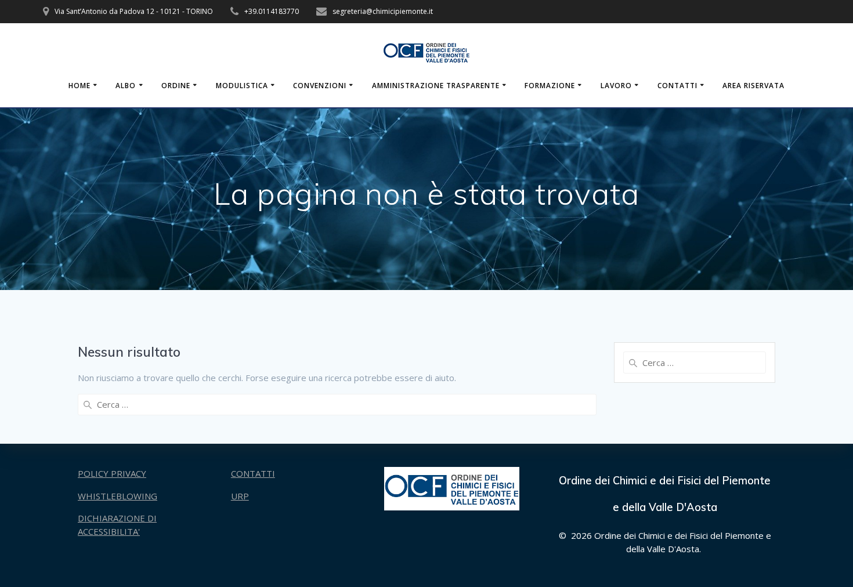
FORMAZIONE (550, 85)
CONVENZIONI (319, 85)
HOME (79, 85)
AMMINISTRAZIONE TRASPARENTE (436, 85)
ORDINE (175, 85)
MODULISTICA (242, 85)
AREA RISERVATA (753, 85)
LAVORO (616, 85)
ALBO (125, 85)
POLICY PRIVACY (112, 473)
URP (240, 496)
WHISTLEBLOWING (117, 496)
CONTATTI (677, 85)
